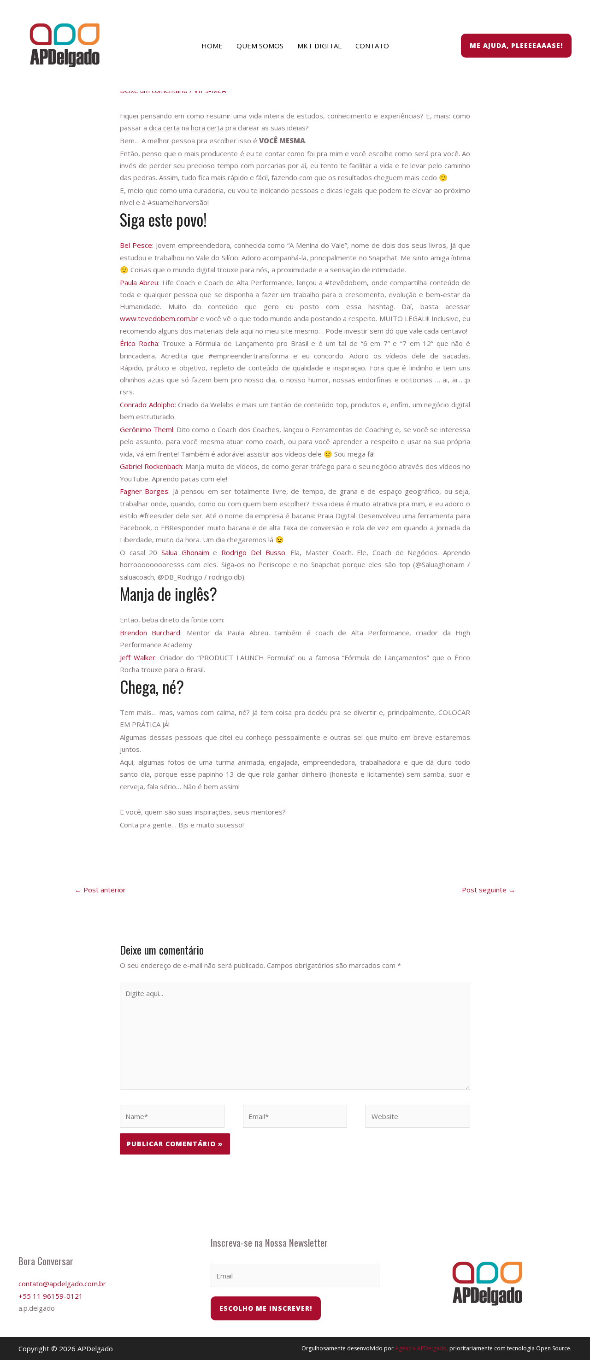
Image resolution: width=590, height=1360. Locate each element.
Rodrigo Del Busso (253, 552)
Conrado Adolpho (147, 404)
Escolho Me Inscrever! (265, 1308)
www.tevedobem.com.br (159, 318)
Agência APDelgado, (421, 1348)
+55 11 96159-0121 (50, 1296)
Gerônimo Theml (146, 429)
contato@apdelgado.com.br (62, 1283)
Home (212, 45)
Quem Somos (259, 45)
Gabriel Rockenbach (151, 466)
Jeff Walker (137, 657)
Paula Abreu (139, 282)
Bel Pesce (136, 245)
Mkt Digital (319, 45)
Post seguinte (488, 889)
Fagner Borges (144, 491)
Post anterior (100, 889)
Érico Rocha (139, 343)
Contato (372, 45)
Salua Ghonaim (185, 552)
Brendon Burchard (150, 632)
